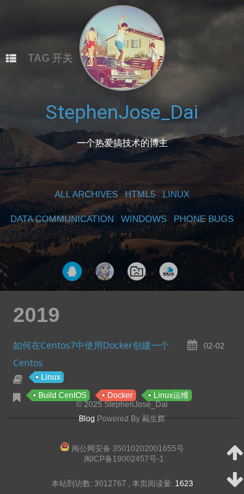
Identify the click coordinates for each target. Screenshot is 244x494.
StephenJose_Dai (122, 112)
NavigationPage (137, 271)
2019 (36, 315)
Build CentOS (62, 395)
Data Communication (62, 219)
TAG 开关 (50, 58)
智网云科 (168, 271)
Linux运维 (171, 395)
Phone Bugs (204, 219)
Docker (120, 395)
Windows (144, 219)
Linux (176, 194)
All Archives (86, 194)
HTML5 (140, 194)
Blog (87, 418)
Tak (105, 271)
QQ (72, 271)
